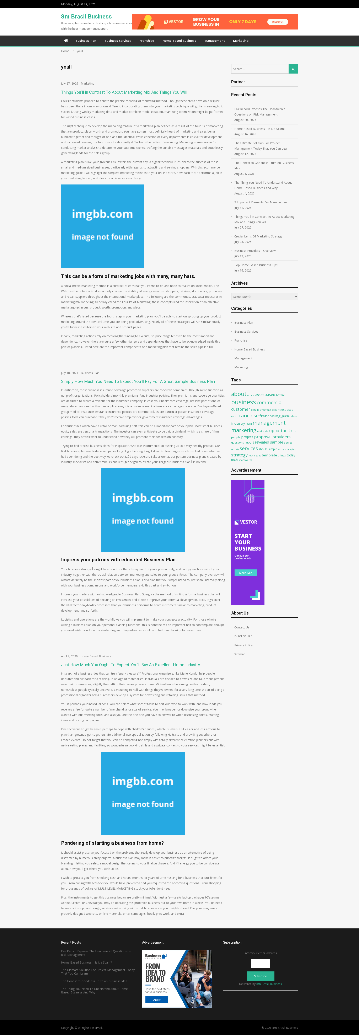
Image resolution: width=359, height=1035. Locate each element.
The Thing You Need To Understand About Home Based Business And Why (263, 185)
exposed (287, 410)
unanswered (245, 459)
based (269, 394)
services (249, 448)
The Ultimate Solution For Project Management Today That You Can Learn (261, 145)
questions (237, 442)
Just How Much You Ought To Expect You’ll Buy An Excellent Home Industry (130, 664)
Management (214, 40)
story (281, 449)
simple (272, 449)
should (263, 449)
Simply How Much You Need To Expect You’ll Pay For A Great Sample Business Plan (138, 381)
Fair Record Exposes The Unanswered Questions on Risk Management (259, 111)
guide (285, 416)
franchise (248, 415)
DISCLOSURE (243, 636)
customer (240, 409)
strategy (239, 455)
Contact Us (241, 627)
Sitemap (239, 654)
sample (276, 442)
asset (259, 394)
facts (233, 416)
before (280, 395)
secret (288, 442)
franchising (269, 416)
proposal (263, 437)
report (249, 442)
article (250, 395)
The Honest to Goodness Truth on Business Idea (264, 165)
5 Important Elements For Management (261, 202)
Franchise (147, 40)
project (247, 436)
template (269, 455)
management (269, 422)
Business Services (118, 40)
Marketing (241, 40)
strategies (290, 449)
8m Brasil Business (86, 16)
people (235, 437)
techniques (254, 455)
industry (238, 423)
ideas (293, 416)
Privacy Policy (243, 645)
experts (276, 409)
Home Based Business (179, 40)
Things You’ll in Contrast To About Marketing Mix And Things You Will (124, 92)
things (282, 455)
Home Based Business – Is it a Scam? (259, 129)
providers (281, 437)
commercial (270, 402)
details (255, 410)
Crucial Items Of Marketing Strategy (258, 236)
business (243, 402)
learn (249, 423)
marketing (243, 430)
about (239, 394)
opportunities (282, 430)
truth (234, 460)
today (291, 455)
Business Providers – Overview (255, 251)
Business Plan (85, 40)
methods (262, 431)
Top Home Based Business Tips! (256, 265)
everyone (265, 409)
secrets (235, 449)
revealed (262, 442)
